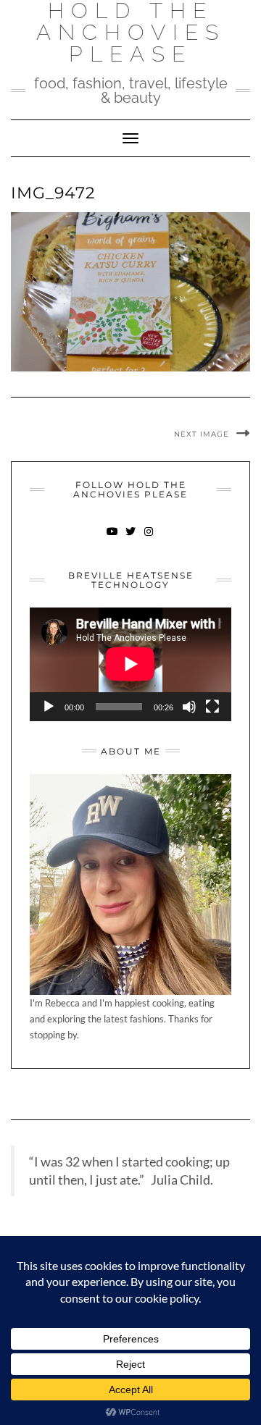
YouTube (113, 538)
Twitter (131, 538)
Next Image (201, 434)
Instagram (149, 538)
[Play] (48, 706)
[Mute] (189, 706)
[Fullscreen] (212, 706)
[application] (130, 664)
